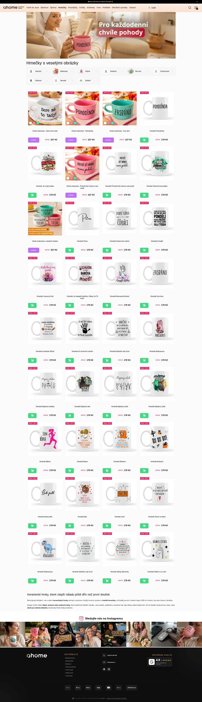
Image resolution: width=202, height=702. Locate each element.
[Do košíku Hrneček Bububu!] (144, 470)
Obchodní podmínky (70, 667)
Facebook (104, 669)
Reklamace (68, 664)
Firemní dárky (69, 676)
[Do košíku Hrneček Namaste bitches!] (107, 305)
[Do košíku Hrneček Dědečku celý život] (69, 580)
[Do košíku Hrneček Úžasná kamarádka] (144, 195)
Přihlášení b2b (69, 673)
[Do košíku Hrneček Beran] (69, 470)
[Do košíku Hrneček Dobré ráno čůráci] (107, 250)
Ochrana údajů (69, 670)
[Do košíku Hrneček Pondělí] (144, 250)
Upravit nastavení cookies (116, 698)
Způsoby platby (69, 661)
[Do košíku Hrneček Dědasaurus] (32, 580)
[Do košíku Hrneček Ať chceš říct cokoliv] (69, 360)
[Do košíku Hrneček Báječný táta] (69, 415)
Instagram (109, 669)
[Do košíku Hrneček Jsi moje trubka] (32, 195)
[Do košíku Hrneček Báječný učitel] (107, 415)
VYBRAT (34, 140)
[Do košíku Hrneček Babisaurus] (144, 360)
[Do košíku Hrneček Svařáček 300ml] (32, 360)
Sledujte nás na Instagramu (104, 618)
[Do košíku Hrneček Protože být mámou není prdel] (107, 195)
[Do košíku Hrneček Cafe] (107, 525)
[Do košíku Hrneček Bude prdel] (32, 525)
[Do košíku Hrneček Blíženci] (107, 470)
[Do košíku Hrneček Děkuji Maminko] (107, 580)
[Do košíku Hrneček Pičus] (69, 250)
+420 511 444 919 (112, 655)
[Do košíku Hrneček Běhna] (32, 470)
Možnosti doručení (70, 658)
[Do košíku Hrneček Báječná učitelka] (32, 415)
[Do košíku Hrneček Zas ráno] (144, 305)
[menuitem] (33, 7)
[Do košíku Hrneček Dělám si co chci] (144, 580)
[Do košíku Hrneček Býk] (69, 525)
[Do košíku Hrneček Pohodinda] (144, 140)
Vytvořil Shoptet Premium (84, 698)
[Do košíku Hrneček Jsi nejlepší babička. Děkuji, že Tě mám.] (69, 305)
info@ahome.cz (111, 662)
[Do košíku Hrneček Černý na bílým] (144, 525)
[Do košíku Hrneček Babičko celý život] (107, 360)
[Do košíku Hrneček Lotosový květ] (32, 305)
